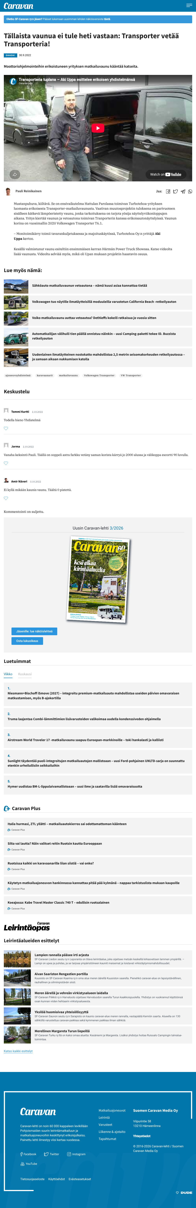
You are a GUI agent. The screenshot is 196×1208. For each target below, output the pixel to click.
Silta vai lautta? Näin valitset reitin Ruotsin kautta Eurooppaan (55, 843)
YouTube (31, 1164)
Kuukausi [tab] (25, 674)
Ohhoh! (10, 55)
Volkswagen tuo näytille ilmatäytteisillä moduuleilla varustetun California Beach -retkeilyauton (104, 301)
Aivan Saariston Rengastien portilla (61, 974)
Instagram (79, 1154)
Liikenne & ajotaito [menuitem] (112, 1131)
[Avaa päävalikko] (189, 6)
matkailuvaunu (68, 375)
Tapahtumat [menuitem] (107, 1139)
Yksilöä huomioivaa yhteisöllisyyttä (61, 1012)
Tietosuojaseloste (32, 1179)
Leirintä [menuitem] (104, 1117)
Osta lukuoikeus (27, 641)
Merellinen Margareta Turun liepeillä (62, 1031)
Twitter (54, 1154)
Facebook (30, 1154)
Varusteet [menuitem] (105, 1124)
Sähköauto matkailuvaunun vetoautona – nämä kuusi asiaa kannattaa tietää (89, 285)
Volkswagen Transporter (99, 375)
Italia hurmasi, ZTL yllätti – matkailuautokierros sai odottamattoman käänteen (67, 824)
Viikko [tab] (8, 674)
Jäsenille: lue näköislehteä (34, 631)
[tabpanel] (98, 738)
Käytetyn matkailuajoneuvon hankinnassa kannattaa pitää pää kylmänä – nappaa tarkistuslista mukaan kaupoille (94, 883)
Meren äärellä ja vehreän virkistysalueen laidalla (71, 993)
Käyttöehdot (56, 1179)
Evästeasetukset (80, 1179)
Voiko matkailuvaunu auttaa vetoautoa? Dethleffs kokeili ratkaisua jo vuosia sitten (94, 317)
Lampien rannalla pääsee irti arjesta (62, 955)
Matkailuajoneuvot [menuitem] (112, 1110)
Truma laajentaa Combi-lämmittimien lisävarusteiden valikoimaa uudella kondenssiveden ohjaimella (84, 719)
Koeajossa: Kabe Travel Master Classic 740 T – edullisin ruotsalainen (58, 902)
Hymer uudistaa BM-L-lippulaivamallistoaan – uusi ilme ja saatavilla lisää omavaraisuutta (75, 786)
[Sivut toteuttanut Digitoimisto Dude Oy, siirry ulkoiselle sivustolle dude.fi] (184, 1193)
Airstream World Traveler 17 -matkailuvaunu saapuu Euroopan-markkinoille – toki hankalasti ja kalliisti (86, 740)
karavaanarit (45, 375)
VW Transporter (131, 375)
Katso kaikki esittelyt (18, 1051)
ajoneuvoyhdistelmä (18, 375)
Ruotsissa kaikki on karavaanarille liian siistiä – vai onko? (51, 863)
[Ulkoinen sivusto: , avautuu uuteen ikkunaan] (98, 579)
